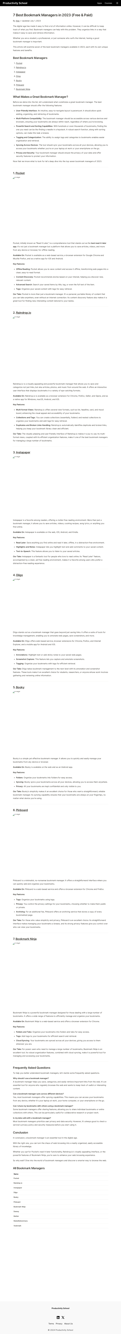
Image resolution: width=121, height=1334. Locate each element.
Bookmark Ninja (23, 89)
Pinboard (20, 85)
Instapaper (20, 72)
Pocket (19, 63)
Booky (19, 80)
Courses (108, 3)
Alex (18, 21)
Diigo (18, 76)
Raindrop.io (21, 67)
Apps (99, 3)
